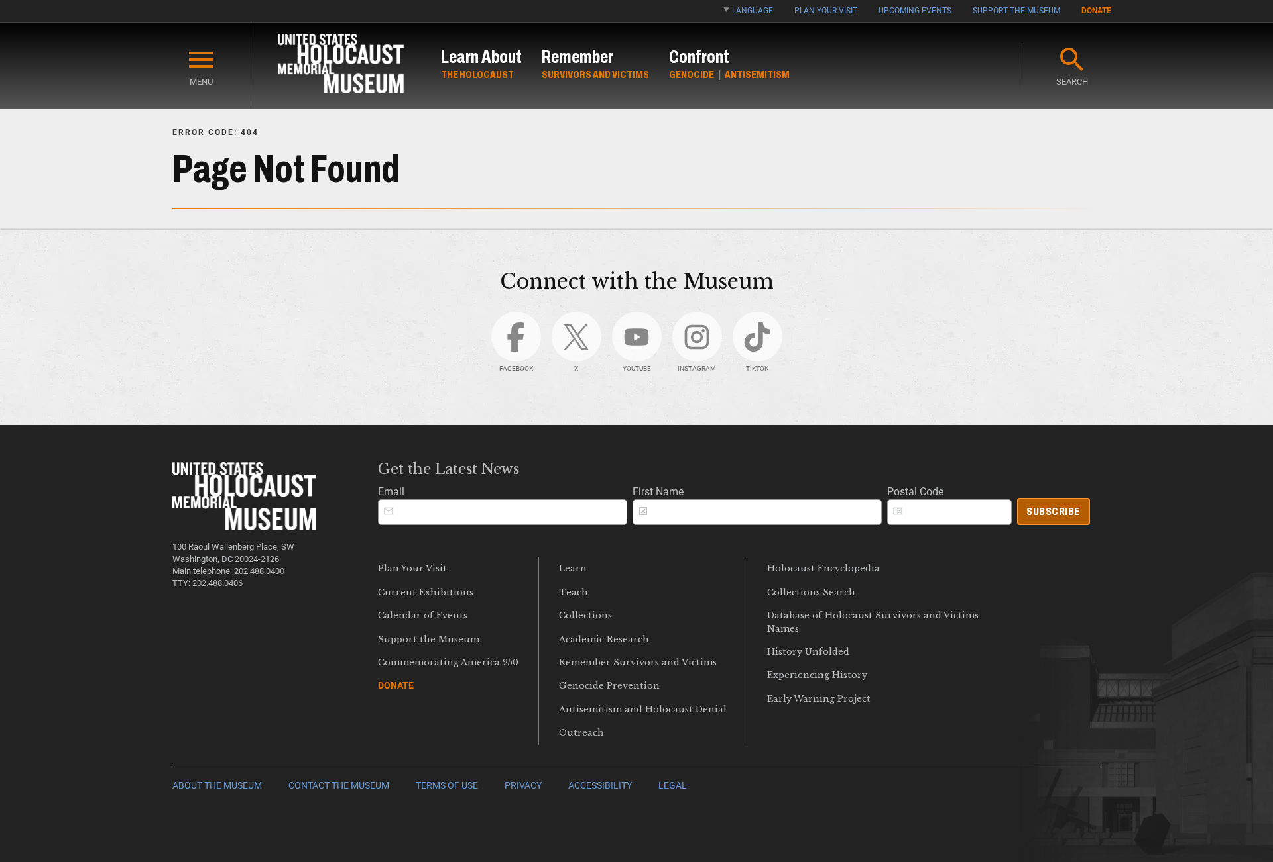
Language (752, 10)
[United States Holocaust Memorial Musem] (244, 526)
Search (1072, 82)
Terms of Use (447, 785)
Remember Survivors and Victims (638, 662)
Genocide (691, 74)
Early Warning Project (819, 698)
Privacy (523, 785)
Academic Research (604, 639)
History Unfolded (808, 651)
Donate (1096, 10)
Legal (672, 785)
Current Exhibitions (425, 592)
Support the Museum (1016, 10)
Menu (201, 82)
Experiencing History (817, 675)
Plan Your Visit (825, 10)
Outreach (581, 732)
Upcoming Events (915, 10)
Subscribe (1053, 511)
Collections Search (811, 592)
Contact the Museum (338, 785)
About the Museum (217, 785)
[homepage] (340, 66)
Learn (573, 568)
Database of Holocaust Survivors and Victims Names (873, 622)
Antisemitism (757, 74)
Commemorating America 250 (448, 662)
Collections (585, 615)
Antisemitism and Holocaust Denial (643, 709)
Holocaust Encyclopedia (823, 568)
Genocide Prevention (609, 685)
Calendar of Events (422, 615)
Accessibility (600, 785)
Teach (573, 592)
